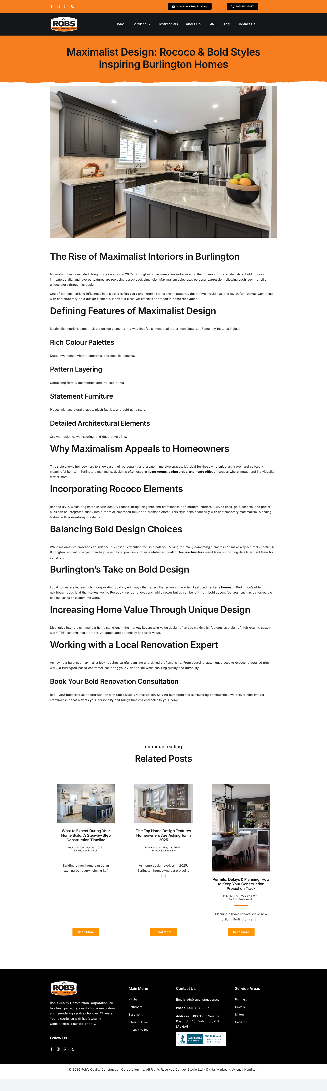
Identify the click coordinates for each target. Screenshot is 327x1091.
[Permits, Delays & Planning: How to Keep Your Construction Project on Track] (241, 786)
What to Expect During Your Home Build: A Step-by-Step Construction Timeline (86, 835)
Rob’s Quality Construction (135, 695)
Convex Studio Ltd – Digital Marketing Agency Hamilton (216, 1069)
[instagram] (58, 6)
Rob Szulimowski (88, 850)
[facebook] (51, 6)
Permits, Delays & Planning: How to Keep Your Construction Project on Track (241, 884)
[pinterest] (65, 6)
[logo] (64, 17)
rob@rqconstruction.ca (203, 999)
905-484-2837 (198, 1008)
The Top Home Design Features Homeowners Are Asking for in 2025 (163, 835)
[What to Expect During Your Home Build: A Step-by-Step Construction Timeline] (86, 786)
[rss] (72, 6)
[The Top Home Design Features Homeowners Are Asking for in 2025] (163, 786)
